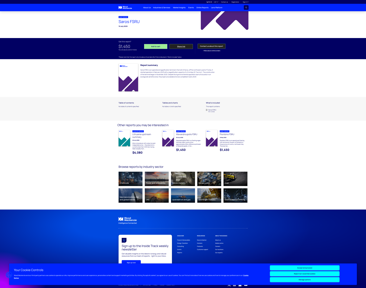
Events (191, 7)
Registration (235, 2)
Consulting (180, 246)
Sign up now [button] (131, 263)
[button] (246, 7)
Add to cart (155, 46)
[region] (183, 274)
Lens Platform (216, 7)
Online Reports (202, 7)
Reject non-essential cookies (304, 274)
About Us (147, 7)
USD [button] (215, 2)
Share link (181, 46)
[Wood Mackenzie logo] (125, 7)
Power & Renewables (183, 240)
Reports (179, 252)
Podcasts (200, 246)
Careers (217, 246)
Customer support (202, 249)
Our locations (219, 249)
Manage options (305, 280)
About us (218, 240)
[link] (183, 220)
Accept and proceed (304, 268)
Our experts (218, 252)
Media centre (219, 243)
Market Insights (179, 7)
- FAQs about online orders (211, 51)
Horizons (199, 243)
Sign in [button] (246, 2)
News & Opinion (201, 240)
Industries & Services (161, 7)
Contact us (224, 2)
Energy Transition (182, 243)
